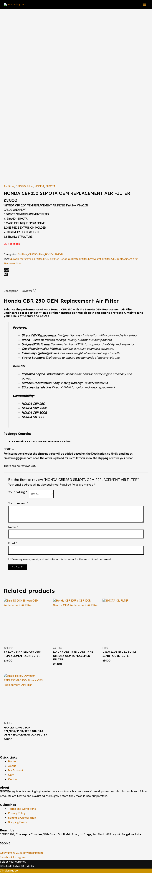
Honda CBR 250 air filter (73, 259)
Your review (18, 503)
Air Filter (9, 186)
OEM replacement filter (124, 259)
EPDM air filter (51, 259)
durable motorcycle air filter (26, 259)
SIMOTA (50, 186)
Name (13, 527)
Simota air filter (12, 263)
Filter (30, 186)
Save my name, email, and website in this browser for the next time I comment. (61, 559)
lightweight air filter (99, 259)
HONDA (39, 186)
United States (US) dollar (18, 866)
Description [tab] (11, 291)
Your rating (17, 492)
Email (12, 543)
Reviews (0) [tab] (29, 291)
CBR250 (21, 186)
